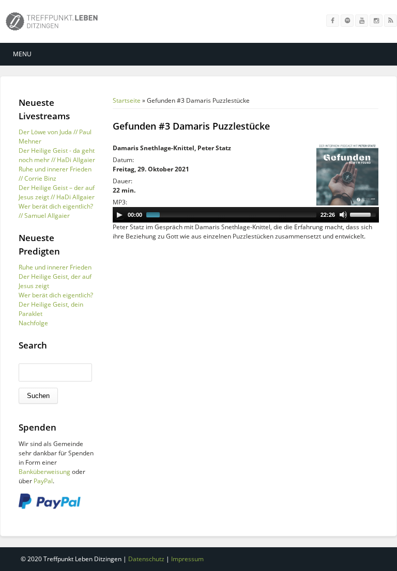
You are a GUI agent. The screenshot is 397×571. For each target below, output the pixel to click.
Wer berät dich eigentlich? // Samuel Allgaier (56, 211)
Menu (22, 54)
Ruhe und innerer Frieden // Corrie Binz (55, 174)
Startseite (127, 100)
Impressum (187, 558)
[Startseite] (51, 23)
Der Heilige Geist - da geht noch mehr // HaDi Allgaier (57, 155)
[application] (246, 215)
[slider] (364, 213)
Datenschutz (146, 558)
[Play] (119, 215)
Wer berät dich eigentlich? (56, 295)
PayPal (43, 481)
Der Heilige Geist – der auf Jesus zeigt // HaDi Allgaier (57, 192)
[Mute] (343, 215)
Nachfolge (33, 323)
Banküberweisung (44, 471)
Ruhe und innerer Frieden (55, 267)
